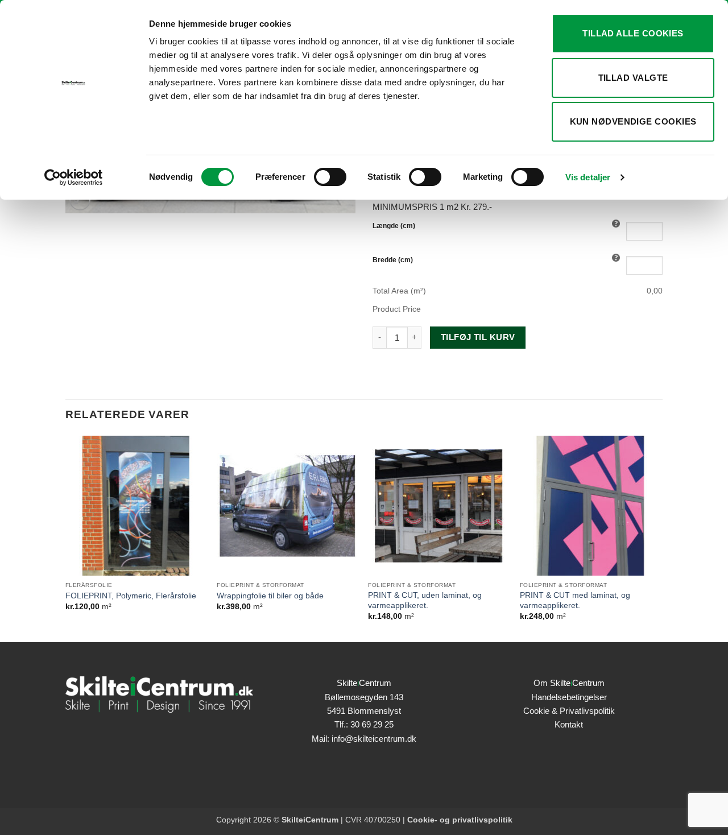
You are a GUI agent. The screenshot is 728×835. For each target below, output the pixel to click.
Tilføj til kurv (478, 337)
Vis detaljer (587, 177)
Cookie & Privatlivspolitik (569, 711)
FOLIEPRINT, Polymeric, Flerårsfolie (130, 596)
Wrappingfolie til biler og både (270, 596)
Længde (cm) (394, 226)
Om (569, 683)
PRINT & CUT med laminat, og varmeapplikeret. (575, 600)
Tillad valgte (633, 77)
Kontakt (569, 724)
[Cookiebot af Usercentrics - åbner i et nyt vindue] (73, 177)
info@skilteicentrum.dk (374, 738)
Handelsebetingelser (569, 697)
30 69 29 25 (372, 724)
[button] (79, 199)
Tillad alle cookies (633, 33)
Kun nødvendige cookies (633, 121)
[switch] (330, 177)
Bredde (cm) (393, 260)
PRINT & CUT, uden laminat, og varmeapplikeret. (425, 600)
